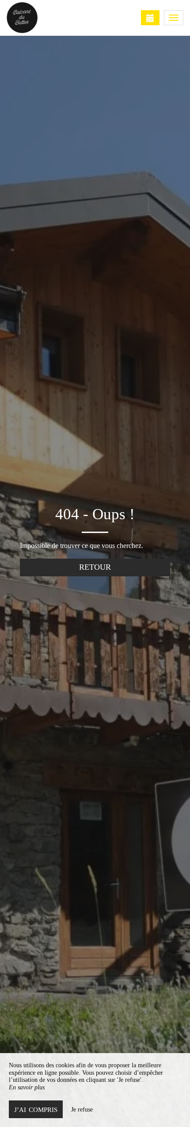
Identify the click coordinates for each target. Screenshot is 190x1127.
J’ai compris (35, 1109)
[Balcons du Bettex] (51, 17)
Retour (95, 567)
